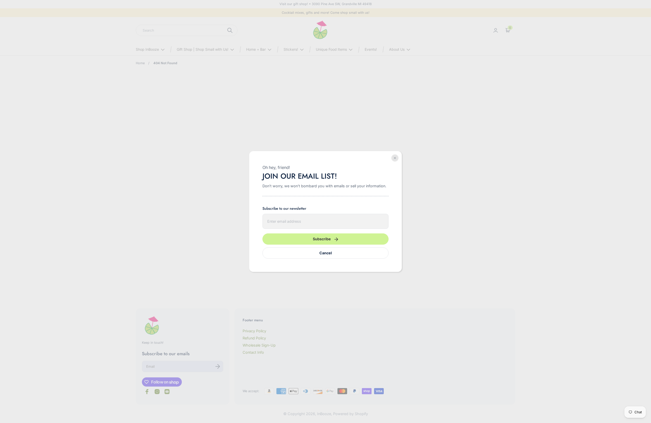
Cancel (325, 253)
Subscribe (322, 239)
